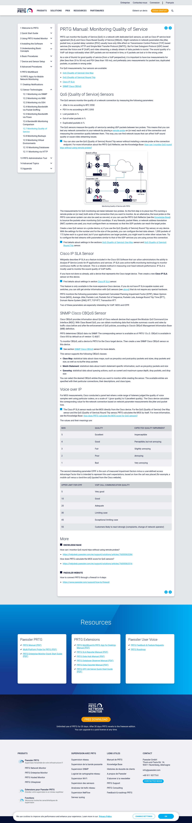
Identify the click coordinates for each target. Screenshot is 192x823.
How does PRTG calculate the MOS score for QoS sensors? (110, 416)
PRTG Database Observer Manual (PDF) (95, 660)
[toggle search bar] (172, 10)
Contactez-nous (140, 2)
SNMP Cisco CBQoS (72, 86)
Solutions (56, 10)
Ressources (80, 10)
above (126, 289)
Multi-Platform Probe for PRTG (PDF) (40, 649)
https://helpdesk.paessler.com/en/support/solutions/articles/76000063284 (97, 554)
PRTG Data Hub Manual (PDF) (91, 656)
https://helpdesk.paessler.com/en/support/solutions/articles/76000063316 (97, 563)
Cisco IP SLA (68, 82)
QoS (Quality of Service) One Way (78, 73)
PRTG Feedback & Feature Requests (147, 645)
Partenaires (97, 10)
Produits (42, 10)
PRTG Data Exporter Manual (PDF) (93, 665)
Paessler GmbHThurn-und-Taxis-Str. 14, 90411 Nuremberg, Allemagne (156, 762)
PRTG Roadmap (138, 649)
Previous (166, 28)
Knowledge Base (162, 217)
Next (170, 28)
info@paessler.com (151, 770)
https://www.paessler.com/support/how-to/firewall (86, 582)
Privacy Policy (105, 816)
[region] (96, 816)
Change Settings (143, 816)
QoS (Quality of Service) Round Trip (79, 77)
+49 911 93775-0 (150, 775)
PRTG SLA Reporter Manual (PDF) (92, 652)
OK (166, 816)
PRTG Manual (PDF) (32, 645)
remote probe (119, 130)
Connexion (155, 2)
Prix (67, 10)
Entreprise (125, 2)
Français (170, 2)
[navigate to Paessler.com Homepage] (25, 10)
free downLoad (96, 719)
